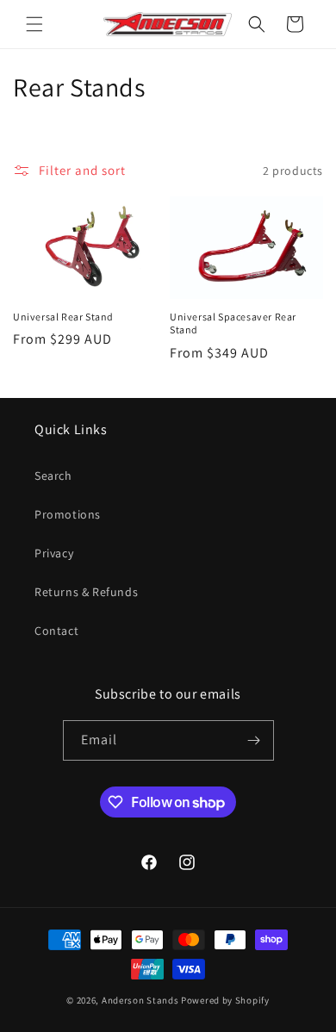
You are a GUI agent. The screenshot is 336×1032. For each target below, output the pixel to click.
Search (53, 475)
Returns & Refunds (86, 592)
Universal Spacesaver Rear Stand (233, 323)
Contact (56, 630)
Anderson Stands (140, 1000)
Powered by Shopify (225, 1000)
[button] (34, 24)
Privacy (53, 553)
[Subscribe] (254, 740)
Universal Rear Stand (63, 316)
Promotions (67, 514)
